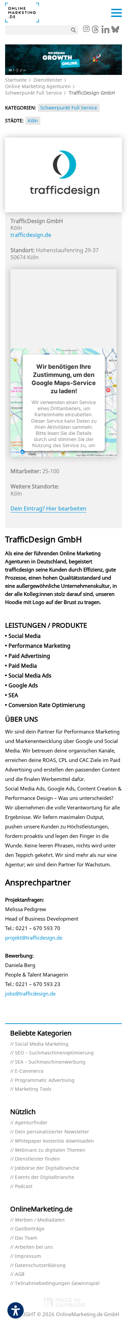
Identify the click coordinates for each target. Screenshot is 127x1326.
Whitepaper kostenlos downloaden (54, 1141)
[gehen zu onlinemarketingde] (86, 29)
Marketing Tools (33, 1089)
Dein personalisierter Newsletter (52, 1132)
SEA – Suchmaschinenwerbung (50, 1062)
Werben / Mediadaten (40, 1220)
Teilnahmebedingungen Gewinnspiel (57, 1283)
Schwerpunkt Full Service (33, 92)
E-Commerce (29, 1071)
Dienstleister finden (37, 1159)
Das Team (26, 1238)
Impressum (28, 1256)
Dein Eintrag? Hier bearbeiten (48, 508)
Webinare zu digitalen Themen (50, 1150)
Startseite (16, 80)
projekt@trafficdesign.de (33, 937)
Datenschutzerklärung (40, 1265)
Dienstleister (48, 80)
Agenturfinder (31, 1123)
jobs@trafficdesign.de (30, 993)
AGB (19, 1274)
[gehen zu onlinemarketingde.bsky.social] (115, 31)
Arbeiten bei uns (34, 1247)
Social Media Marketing (41, 1044)
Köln (33, 120)
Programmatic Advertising (45, 1080)
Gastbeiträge (29, 1229)
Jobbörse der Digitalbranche (47, 1168)
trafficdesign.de (30, 235)
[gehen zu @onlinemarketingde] (95, 31)
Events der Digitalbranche (44, 1177)
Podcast (24, 1186)
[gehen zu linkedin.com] (105, 31)
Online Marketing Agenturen (38, 86)
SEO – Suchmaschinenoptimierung (54, 1053)
